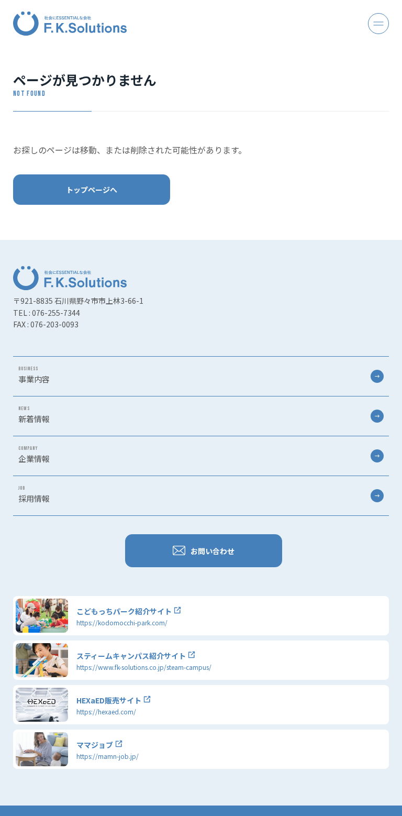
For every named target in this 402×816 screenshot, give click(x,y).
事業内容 (34, 375)
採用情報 (34, 494)
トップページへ (91, 189)
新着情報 (34, 414)
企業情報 (34, 454)
